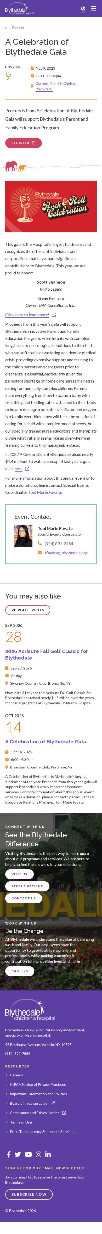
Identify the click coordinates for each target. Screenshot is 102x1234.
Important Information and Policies (38, 1094)
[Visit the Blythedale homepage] (30, 1010)
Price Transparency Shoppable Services (42, 1131)
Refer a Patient (27, 886)
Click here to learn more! (27, 314)
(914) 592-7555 (17, 1053)
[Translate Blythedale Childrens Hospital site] (83, 8)
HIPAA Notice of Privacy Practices (38, 1084)
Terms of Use (21, 1122)
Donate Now (85, 1227)
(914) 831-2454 (59, 543)
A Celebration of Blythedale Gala (45, 741)
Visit (17, 1227)
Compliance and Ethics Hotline (35, 1112)
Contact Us (24, 898)
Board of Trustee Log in (29, 1103)
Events (18, 27)
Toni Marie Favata (44, 492)
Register (21, 143)
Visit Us (19, 874)
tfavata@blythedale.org (66, 552)
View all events (28, 610)
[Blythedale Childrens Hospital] (19, 8)
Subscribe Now (29, 1194)
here (18, 468)
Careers (20, 971)
